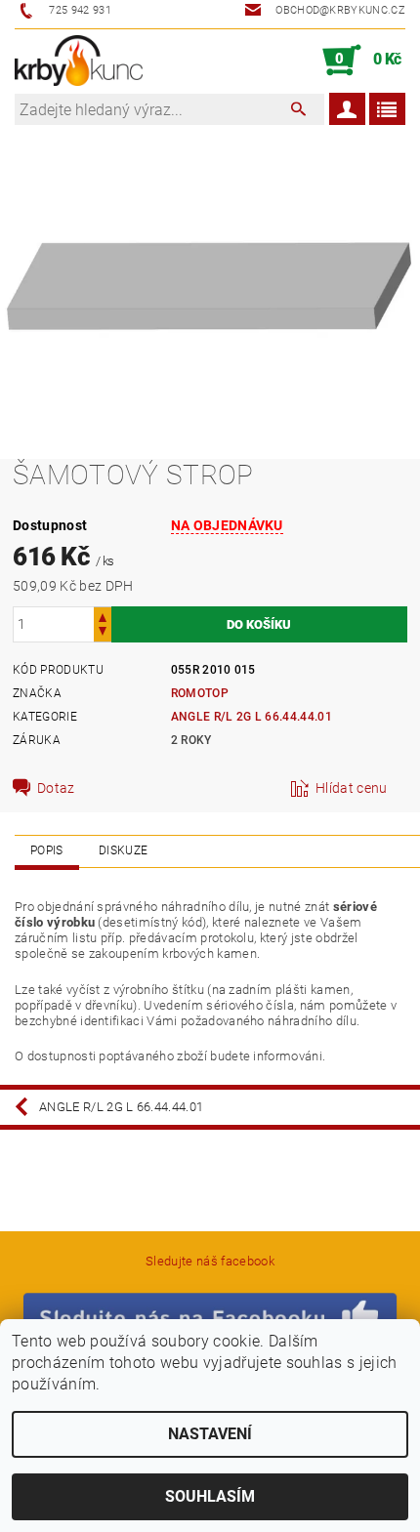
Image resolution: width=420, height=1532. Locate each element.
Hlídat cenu (351, 788)
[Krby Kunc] (79, 60)
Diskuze (123, 850)
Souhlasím (210, 1496)
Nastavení (210, 1434)
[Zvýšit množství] (102, 615)
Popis (46, 850)
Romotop (200, 693)
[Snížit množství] (102, 633)
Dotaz (56, 788)
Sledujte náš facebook (210, 1261)
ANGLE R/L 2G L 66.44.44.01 (251, 717)
